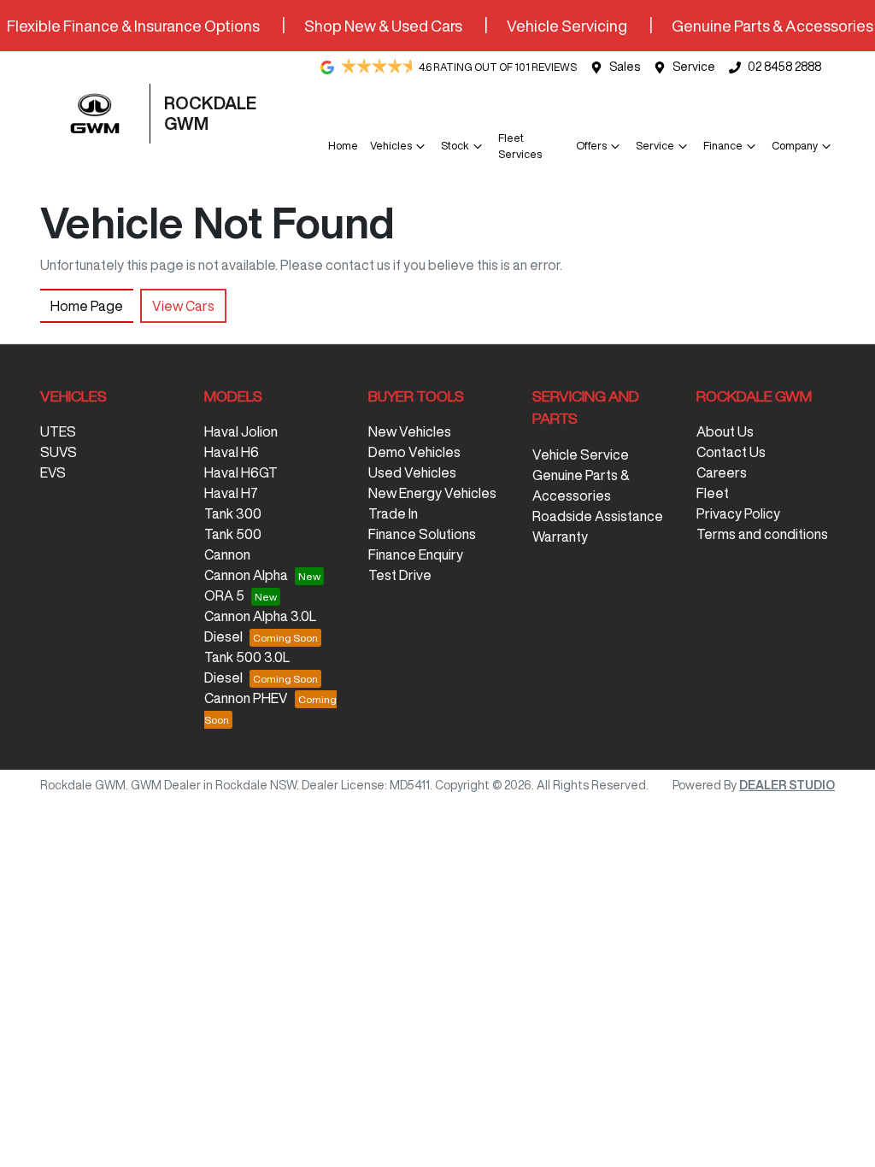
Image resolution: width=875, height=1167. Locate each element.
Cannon (227, 554)
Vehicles (391, 145)
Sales (624, 67)
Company (795, 145)
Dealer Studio (787, 785)
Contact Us (731, 452)
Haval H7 (231, 493)
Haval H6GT (241, 472)
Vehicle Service (580, 454)
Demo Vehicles (414, 452)
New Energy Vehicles (432, 493)
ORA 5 (224, 595)
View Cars (183, 306)
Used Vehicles (412, 472)
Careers (721, 472)
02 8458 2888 (784, 67)
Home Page (86, 306)
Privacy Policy (738, 513)
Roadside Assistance (597, 516)
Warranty (560, 536)
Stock (455, 145)
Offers (591, 145)
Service (693, 67)
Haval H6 (231, 452)
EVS (53, 472)
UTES (58, 431)
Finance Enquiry (415, 554)
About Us (725, 431)
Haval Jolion (241, 431)
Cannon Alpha (246, 575)
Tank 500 (232, 534)
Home (343, 145)
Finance (723, 145)
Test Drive (400, 575)
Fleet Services (520, 146)
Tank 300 (232, 513)
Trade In (393, 513)
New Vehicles (409, 431)
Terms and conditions (762, 534)
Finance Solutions (422, 534)
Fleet (712, 493)
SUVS (58, 452)
